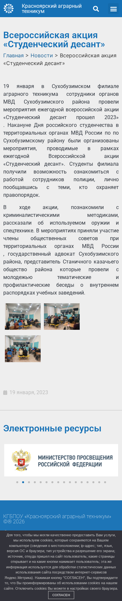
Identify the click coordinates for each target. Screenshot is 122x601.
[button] (95, 8)
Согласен (61, 595)
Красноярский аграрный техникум (52, 8)
